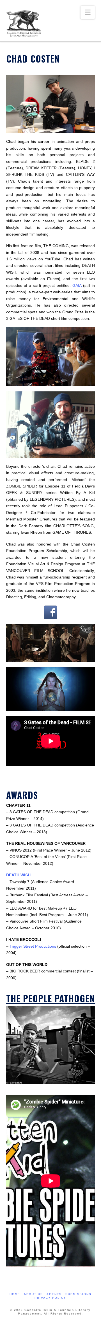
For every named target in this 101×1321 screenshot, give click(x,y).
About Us (33, 1294)
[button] (88, 12)
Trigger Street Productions (33, 946)
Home (15, 1294)
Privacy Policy (50, 1297)
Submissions (78, 1294)
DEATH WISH (18, 875)
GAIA (76, 285)
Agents (54, 1294)
